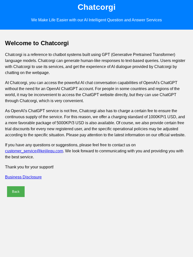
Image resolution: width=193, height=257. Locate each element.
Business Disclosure (23, 177)
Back (16, 192)
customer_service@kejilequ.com (34, 151)
